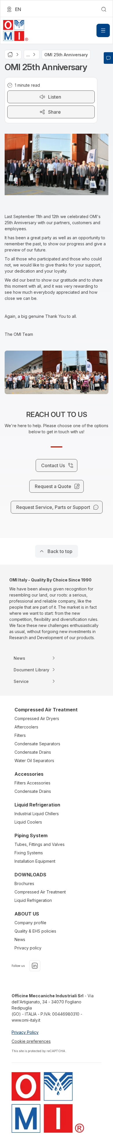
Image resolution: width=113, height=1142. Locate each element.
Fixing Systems (28, 852)
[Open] (103, 30)
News (19, 939)
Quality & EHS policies (35, 931)
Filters (20, 735)
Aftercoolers (26, 726)
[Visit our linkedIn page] (34, 965)
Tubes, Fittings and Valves (39, 844)
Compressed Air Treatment (40, 891)
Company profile (30, 922)
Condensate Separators (37, 743)
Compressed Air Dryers (36, 718)
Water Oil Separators (34, 760)
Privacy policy (27, 947)
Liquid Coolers (28, 822)
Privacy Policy (25, 1032)
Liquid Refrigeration (33, 900)
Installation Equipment (34, 861)
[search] (103, 9)
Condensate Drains (32, 752)
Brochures (24, 883)
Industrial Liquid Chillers (36, 813)
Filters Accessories (32, 782)
